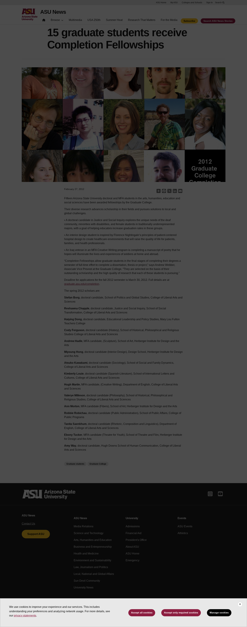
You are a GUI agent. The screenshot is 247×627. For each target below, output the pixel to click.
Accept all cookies (141, 612)
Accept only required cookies (181, 612)
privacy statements (25, 615)
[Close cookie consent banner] (240, 604)
